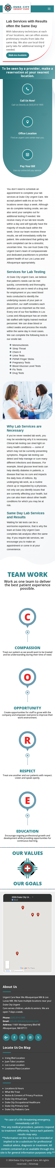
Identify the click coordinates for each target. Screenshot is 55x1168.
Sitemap (33, 1163)
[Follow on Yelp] (22, 1037)
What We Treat (12, 1091)
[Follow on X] (38, 1037)
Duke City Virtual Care (16, 1098)
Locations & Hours (14, 1088)
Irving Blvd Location (15, 1058)
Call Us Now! (27, 100)
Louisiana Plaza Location (17, 1068)
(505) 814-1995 (18, 1017)
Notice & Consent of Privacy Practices (24, 1095)
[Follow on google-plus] (6, 1037)
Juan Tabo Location (14, 1061)
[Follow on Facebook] (14, 1037)
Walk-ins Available (18, 55)
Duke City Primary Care (16, 1105)
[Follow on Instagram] (30, 1037)
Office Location (27, 133)
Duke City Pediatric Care (17, 1109)
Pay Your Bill (27, 166)
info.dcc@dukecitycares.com (24, 1021)
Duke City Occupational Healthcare (22, 1102)
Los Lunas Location (15, 1065)
